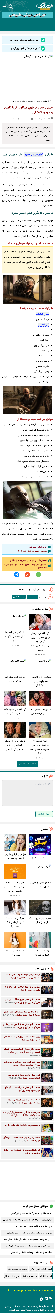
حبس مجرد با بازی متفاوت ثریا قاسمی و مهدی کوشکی (28, 110)
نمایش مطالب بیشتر (27, 763)
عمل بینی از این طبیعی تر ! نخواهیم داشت (15, 856)
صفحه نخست (46, 1290)
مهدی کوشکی (42, 314)
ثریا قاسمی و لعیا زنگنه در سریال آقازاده (15, 712)
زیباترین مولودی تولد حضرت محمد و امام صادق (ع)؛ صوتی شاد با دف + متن (27, 1219)
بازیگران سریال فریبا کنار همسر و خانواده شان (14, 636)
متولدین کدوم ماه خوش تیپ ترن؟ (32, 551)
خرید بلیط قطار (12, 1276)
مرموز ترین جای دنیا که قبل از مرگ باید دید (40, 920)
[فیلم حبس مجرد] (27, 289)
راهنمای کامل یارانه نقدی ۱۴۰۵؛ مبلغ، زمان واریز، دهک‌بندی (25, 566)
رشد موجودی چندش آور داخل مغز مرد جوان (40, 885)
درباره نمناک (31, 1290)
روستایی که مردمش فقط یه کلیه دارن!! (40, 953)
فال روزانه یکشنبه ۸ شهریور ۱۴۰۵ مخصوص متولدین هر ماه (15, 887)
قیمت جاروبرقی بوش (17, 1269)
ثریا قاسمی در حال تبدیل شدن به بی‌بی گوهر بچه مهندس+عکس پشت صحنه (40, 641)
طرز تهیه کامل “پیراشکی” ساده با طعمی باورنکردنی (31, 1213)
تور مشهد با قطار (29, 1276)
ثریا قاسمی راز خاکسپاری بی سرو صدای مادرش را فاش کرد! (40, 747)
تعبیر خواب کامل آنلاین (41, 1269)
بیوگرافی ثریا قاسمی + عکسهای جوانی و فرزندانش (40, 681)
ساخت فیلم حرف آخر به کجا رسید (15, 679)
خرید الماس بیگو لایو (38, 547)
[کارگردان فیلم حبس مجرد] (27, 500)
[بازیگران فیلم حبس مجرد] (27, 400)
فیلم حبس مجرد (33, 154)
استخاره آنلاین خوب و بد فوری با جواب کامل (28, 560)
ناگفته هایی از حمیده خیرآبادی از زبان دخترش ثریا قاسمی (15, 745)
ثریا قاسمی (43, 324)
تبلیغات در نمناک (15, 1290)
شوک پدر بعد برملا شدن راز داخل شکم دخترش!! (15, 922)
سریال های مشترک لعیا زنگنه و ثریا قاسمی (40, 712)
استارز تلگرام (46, 1276)
